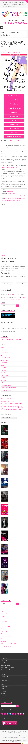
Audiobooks (4, 372)
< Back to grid (4, 49)
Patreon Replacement (13, 2)
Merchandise (4, 613)
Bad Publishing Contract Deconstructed (11, 403)
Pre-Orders (4, 362)
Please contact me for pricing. (9, 167)
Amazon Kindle (14, 100)
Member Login (11, 6)
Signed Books (4, 695)
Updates (4, 4)
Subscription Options (7, 740)
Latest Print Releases (6, 636)
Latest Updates (4, 660)
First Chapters (4, 370)
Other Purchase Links (14, 136)
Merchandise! (4, 691)
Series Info (4, 6)
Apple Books (14, 104)
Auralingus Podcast (6, 385)
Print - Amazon (14, 128)
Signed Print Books (6, 616)
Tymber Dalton (16, 52)
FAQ (2, 672)
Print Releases (5, 375)
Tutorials (3, 380)
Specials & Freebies (6, 390)
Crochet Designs (5, 658)
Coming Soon (14, 4)
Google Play (14, 116)
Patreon (3, 656)
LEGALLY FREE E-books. (7, 401)
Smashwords (14, 124)
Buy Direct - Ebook (14, 96)
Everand (14, 112)
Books (8, 4)
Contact (3, 377)
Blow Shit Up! (7, 284)
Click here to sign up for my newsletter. (11, 339)
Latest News (4, 352)
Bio (2, 382)
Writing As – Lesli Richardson (8, 669)
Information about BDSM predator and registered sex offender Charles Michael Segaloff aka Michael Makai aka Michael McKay (13, 407)
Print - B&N (14, 132)
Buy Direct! (21, 2)
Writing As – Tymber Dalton (7, 667)
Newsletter (4, 350)
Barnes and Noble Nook (14, 108)
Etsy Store (4, 2)
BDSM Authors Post (6, 398)
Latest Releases (22, 4)
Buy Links (3, 367)
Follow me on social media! (8, 387)
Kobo (14, 120)
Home (2, 347)
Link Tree (3, 688)
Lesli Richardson (7, 52)
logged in (10, 294)
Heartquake (21, 284)
